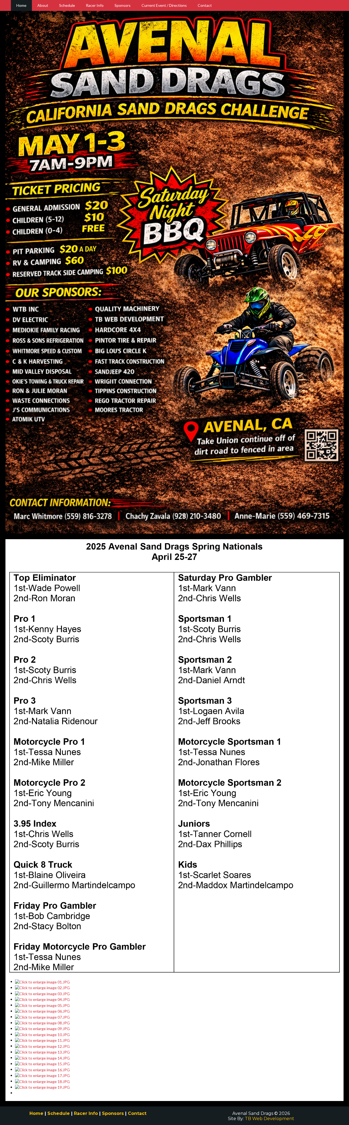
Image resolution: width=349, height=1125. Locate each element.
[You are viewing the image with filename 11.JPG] (42, 1040)
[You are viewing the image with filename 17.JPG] (42, 1075)
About (42, 5)
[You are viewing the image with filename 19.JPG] (42, 1087)
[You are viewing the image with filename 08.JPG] (42, 1022)
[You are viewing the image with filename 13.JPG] (42, 1051)
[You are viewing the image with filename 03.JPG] (42, 993)
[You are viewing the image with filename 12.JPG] (42, 1045)
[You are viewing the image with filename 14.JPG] (42, 1057)
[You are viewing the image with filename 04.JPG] (42, 999)
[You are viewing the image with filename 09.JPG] (42, 1028)
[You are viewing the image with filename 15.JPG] (42, 1063)
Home (21, 5)
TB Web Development (269, 1118)
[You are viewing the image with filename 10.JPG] (42, 1034)
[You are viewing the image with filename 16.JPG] (42, 1069)
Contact (205, 5)
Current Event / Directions (164, 5)
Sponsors (123, 5)
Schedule (67, 5)
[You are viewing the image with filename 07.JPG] (42, 1016)
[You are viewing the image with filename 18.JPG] (42, 1081)
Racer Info (95, 5)
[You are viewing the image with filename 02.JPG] (42, 987)
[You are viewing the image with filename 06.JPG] (42, 1011)
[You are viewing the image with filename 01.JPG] (42, 981)
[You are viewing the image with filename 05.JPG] (42, 1005)
